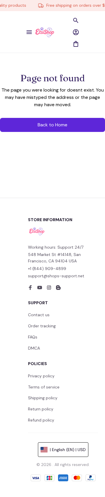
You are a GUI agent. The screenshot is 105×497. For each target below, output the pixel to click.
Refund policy (41, 420)
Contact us (39, 314)
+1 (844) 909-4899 (47, 268)
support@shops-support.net (56, 275)
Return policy (40, 409)
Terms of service (44, 387)
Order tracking (42, 326)
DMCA (34, 348)
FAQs (32, 337)
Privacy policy (41, 376)
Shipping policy (42, 397)
